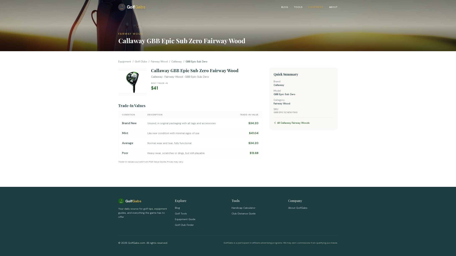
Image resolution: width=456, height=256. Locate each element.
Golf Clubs (141, 61)
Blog (284, 7)
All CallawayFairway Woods (293, 122)
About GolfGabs (297, 207)
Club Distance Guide (244, 213)
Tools (298, 7)
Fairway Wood (159, 61)
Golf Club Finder (184, 224)
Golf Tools (181, 213)
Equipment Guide (185, 219)
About (333, 7)
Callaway (176, 61)
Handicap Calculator (243, 207)
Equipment (315, 7)
